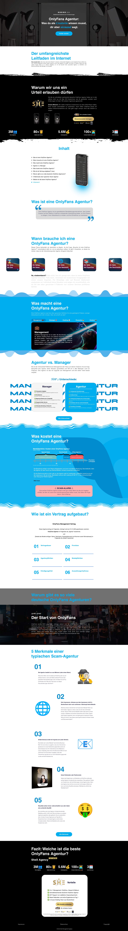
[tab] (38, 320)
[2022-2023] (64, 641)
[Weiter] (120, 625)
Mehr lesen (37, 480)
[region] (12, 264)
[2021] (63, 641)
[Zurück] (7, 625)
